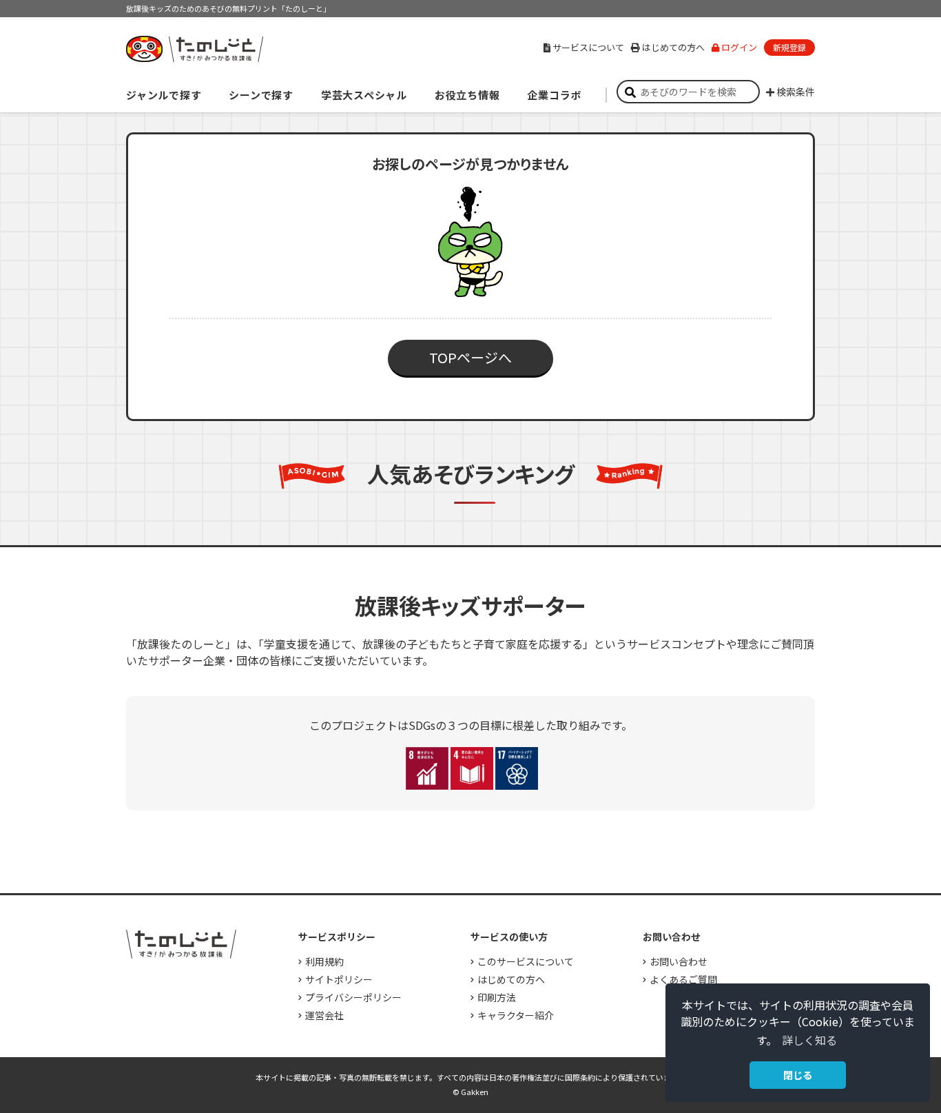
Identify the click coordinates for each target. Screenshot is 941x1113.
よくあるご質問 (683, 979)
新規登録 (789, 47)
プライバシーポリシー (353, 997)
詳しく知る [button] (809, 1040)
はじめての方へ (673, 47)
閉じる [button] (797, 1075)
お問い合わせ (678, 961)
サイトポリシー (339, 979)
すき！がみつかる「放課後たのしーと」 (194, 48)
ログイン (739, 47)
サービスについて (588, 47)
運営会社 (324, 1015)
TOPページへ (470, 357)
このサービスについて (525, 961)
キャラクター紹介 (515, 1015)
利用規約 (324, 961)
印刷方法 (496, 997)
